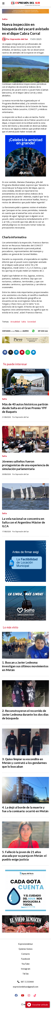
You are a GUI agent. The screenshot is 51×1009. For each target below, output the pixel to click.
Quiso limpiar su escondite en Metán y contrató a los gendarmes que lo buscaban (24, 762)
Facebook (25, 959)
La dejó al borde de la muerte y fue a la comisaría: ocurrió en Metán (25, 809)
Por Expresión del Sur (17, 39)
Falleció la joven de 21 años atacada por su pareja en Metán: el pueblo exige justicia (24, 855)
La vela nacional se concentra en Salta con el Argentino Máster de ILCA (23, 522)
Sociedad (31, 321)
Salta (4, 19)
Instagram (25, 968)
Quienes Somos (26, 949)
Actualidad (15, 321)
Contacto (25, 954)
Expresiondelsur (25, 944)
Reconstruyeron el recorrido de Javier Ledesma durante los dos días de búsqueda (25, 714)
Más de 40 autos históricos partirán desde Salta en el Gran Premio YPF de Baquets (25, 407)
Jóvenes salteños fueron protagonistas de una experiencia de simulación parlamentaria (25, 465)
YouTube (26, 963)
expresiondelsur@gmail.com (25, 986)
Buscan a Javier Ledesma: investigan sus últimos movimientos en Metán (25, 666)
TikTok (25, 973)
